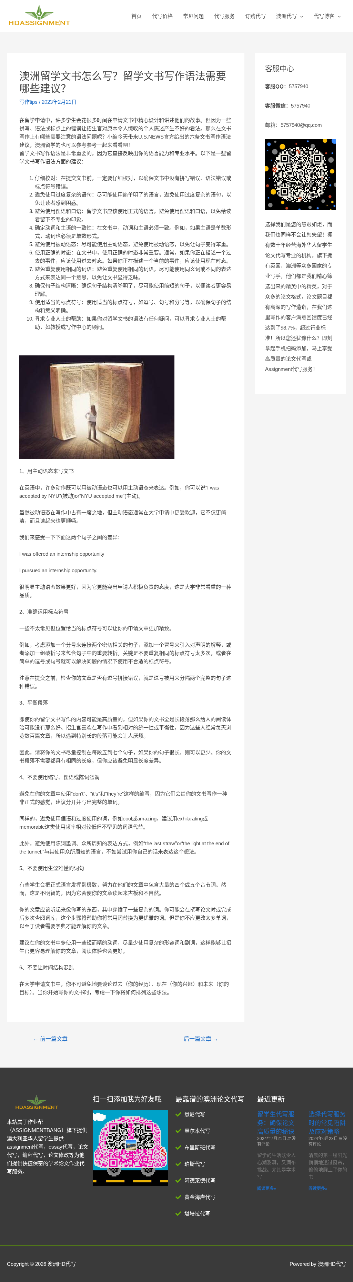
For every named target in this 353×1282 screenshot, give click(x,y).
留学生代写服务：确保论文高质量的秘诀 (275, 1123)
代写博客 (324, 16)
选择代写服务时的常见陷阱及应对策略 (327, 1123)
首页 (136, 16)
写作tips (28, 102)
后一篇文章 (201, 1039)
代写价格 (162, 16)
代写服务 (224, 16)
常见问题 (193, 16)
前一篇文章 (50, 1039)
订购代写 (255, 16)
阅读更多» (266, 1188)
